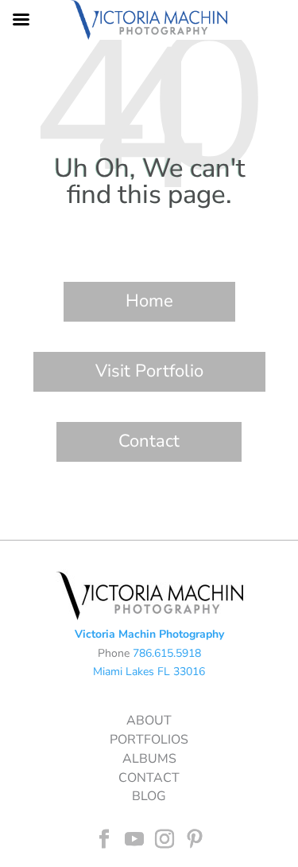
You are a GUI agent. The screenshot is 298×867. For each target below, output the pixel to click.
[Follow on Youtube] (134, 839)
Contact (149, 441)
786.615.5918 (167, 653)
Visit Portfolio (149, 371)
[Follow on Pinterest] (195, 839)
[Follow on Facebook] (104, 839)
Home (149, 301)
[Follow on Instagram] (164, 839)
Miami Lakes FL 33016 (149, 671)
